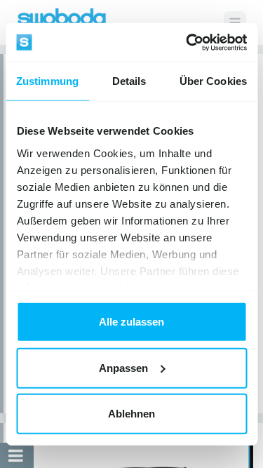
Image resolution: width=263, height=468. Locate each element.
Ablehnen (131, 414)
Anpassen (123, 367)
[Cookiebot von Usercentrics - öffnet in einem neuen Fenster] (187, 42)
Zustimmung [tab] (47, 81)
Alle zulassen (131, 322)
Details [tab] (129, 81)
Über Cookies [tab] (213, 81)
